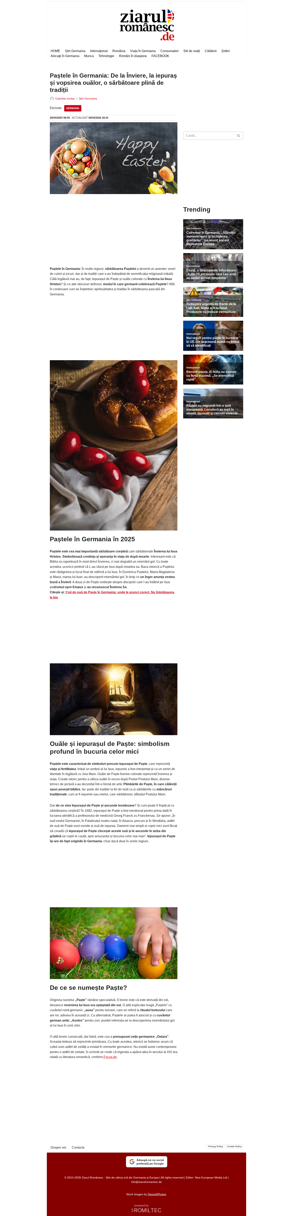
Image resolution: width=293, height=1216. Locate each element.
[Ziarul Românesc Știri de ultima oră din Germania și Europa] (146, 24)
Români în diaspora (133, 56)
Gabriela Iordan (65, 98)
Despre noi (58, 1147)
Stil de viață (191, 51)
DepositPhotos (157, 1194)
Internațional (99, 51)
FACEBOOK (160, 56)
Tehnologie (106, 56)
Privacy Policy (215, 1146)
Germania (72, 108)
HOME (55, 51)
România (118, 51)
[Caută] (238, 135)
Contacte (78, 1147)
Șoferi (225, 51)
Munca (89, 56)
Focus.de (110, 1057)
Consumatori (169, 51)
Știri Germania (75, 51)
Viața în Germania (143, 51)
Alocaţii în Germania (65, 56)
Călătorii (211, 51)
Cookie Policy (234, 1146)
